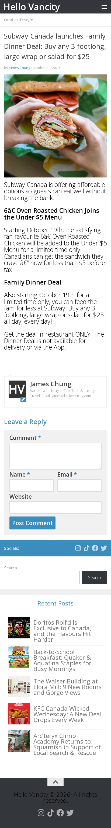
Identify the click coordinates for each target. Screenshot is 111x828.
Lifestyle (25, 19)
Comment (25, 438)
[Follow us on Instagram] (78, 548)
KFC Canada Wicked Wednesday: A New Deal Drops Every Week (67, 714)
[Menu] (104, 6)
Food (8, 19)
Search (10, 567)
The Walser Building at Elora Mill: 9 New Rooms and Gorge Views (67, 687)
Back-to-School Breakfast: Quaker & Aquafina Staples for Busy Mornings (62, 660)
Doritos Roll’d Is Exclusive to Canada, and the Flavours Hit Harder (62, 631)
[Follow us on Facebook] (95, 548)
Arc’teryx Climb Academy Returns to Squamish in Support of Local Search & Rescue (67, 744)
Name (19, 474)
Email (67, 474)
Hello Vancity (32, 7)
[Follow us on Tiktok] (86, 548)
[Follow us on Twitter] (103, 548)
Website (20, 496)
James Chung (19, 67)
